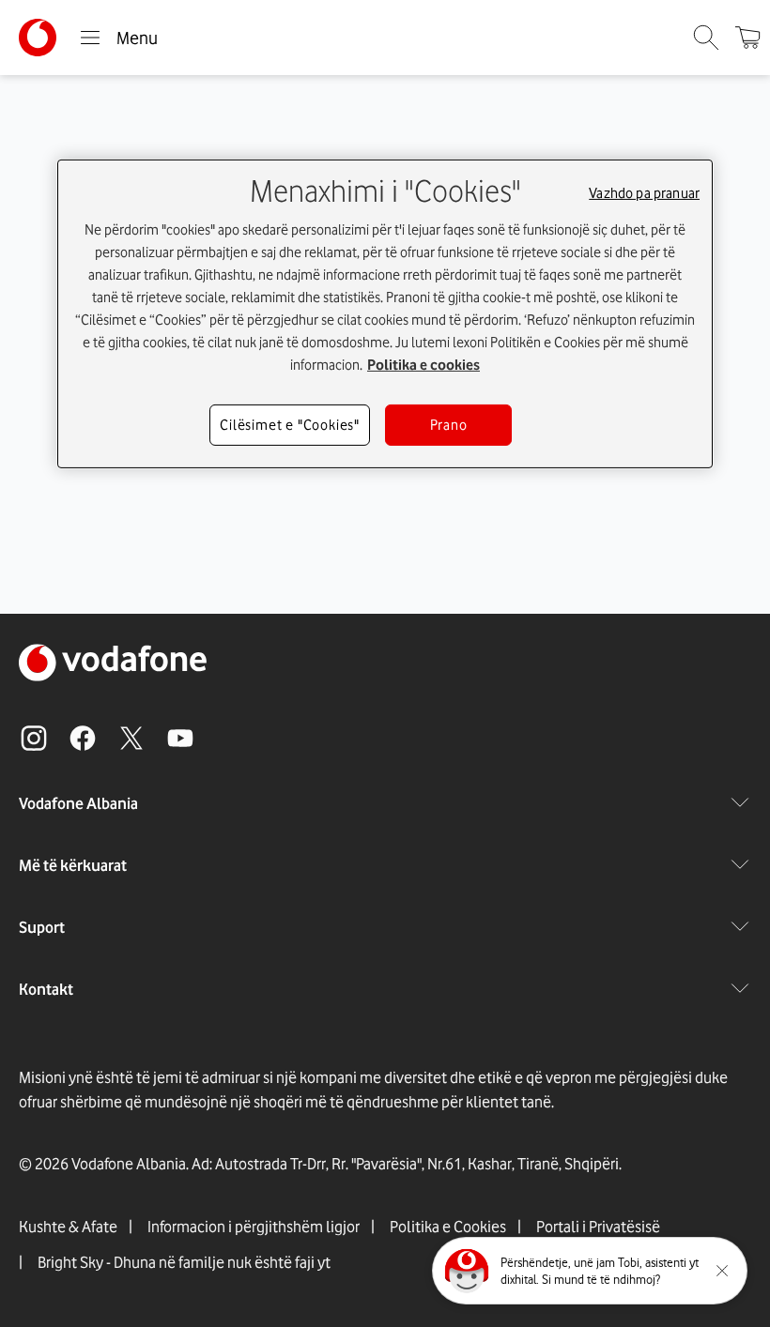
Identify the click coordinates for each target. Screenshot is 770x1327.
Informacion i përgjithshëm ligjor (253, 1226)
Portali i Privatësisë (598, 1226)
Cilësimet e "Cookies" (290, 425)
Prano (449, 425)
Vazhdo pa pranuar (644, 193)
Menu (137, 37)
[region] (385, 314)
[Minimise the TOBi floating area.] (722, 1270)
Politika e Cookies (448, 1226)
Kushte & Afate (68, 1226)
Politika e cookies (423, 365)
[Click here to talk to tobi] (466, 1270)
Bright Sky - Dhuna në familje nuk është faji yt (184, 1262)
